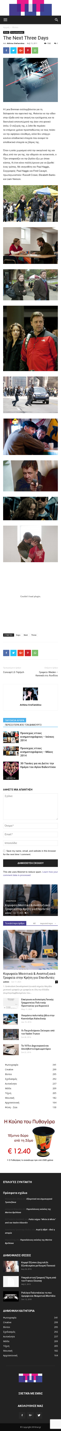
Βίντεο (15, 27)
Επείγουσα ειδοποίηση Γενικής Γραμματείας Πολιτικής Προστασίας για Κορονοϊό (37, 1002)
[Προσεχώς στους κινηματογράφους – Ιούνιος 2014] (11, 737)
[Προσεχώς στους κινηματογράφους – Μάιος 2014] (11, 751)
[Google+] (30, 1415)
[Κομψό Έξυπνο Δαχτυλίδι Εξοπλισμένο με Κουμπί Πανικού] (11, 1266)
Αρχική (6, 27)
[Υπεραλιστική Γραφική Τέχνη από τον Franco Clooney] (11, 1281)
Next (26, 635)
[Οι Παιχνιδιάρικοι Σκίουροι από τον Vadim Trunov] (11, 1034)
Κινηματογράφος (17, 32)
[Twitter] (39, 1415)
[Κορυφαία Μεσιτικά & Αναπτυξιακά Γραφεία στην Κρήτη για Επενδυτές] (30, 950)
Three (33, 635)
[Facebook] (22, 1415)
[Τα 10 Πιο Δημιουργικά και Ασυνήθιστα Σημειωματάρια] (11, 1049)
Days (18, 635)
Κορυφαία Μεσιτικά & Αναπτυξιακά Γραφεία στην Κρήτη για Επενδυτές (29, 975)
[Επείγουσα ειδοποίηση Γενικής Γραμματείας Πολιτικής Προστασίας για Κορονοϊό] (11, 1003)
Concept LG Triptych (13, 672)
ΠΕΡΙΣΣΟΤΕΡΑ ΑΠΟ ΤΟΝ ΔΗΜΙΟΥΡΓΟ (23, 725)
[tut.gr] (30, 8)
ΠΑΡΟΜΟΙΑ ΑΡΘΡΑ (14, 720)
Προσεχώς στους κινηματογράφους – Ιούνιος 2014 (37, 737)
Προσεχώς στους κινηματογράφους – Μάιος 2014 (36, 752)
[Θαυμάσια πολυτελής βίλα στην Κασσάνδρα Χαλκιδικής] (10, 1019)
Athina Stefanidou (15, 43)
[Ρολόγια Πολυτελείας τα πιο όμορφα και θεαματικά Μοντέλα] (11, 1296)
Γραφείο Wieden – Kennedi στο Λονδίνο (47, 674)
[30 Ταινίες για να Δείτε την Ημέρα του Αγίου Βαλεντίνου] (11, 771)
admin (8, 913)
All (34, 923)
